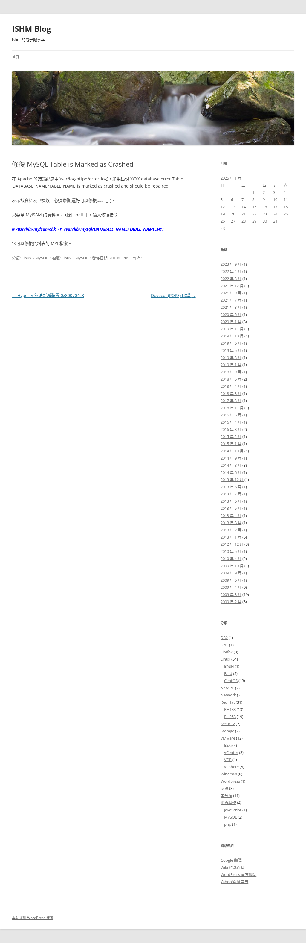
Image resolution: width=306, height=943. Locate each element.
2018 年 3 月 (231, 393)
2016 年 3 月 (231, 429)
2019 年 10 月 (232, 336)
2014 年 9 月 (231, 458)
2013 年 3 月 (231, 522)
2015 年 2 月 (231, 436)
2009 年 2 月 (231, 601)
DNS (224, 644)
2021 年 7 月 (231, 300)
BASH (229, 666)
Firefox (227, 652)
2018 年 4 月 (231, 386)
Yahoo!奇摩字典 (234, 881)
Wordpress (230, 781)
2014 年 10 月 (232, 451)
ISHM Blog (31, 28)
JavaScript (232, 810)
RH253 (230, 716)
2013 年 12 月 (232, 479)
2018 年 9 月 (231, 372)
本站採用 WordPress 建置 (32, 917)
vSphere (231, 766)
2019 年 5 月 (231, 350)
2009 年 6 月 (231, 580)
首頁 (15, 57)
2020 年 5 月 (231, 314)
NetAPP (227, 687)
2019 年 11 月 (232, 328)
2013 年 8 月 (231, 486)
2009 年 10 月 (232, 565)
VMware (228, 738)
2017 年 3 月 (231, 400)
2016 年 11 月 (232, 407)
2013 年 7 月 (231, 494)
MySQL (41, 258)
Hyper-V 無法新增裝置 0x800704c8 (48, 295)
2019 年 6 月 (231, 343)
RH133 (230, 709)
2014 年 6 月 (231, 472)
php (227, 824)
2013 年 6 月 (231, 501)
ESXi (228, 745)
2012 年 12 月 (232, 544)
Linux (26, 258)
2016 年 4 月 (231, 422)
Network (228, 695)
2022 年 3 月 (231, 278)
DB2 (224, 637)
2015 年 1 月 (231, 443)
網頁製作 (228, 802)
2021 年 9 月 (231, 293)
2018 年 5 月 (231, 379)
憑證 (224, 788)
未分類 (226, 795)
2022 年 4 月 (231, 271)
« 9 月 (225, 228)
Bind (228, 673)
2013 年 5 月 (231, 508)
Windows (229, 774)
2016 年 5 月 (231, 415)
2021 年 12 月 (232, 285)
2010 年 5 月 (231, 551)
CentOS (231, 680)
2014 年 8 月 (231, 465)
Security (228, 723)
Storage (227, 731)
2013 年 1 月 (231, 537)
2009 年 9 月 (231, 573)
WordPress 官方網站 (238, 874)
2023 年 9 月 (231, 264)
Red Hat (228, 702)
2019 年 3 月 (231, 357)
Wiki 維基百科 (232, 867)
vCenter (231, 752)
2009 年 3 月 (231, 594)
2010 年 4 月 (231, 558)
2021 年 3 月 (231, 307)
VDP (228, 759)
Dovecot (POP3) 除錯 (173, 295)
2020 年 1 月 (231, 321)
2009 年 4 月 (231, 587)
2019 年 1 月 (231, 364)
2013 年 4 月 (231, 515)
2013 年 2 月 (231, 530)
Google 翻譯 (231, 860)
